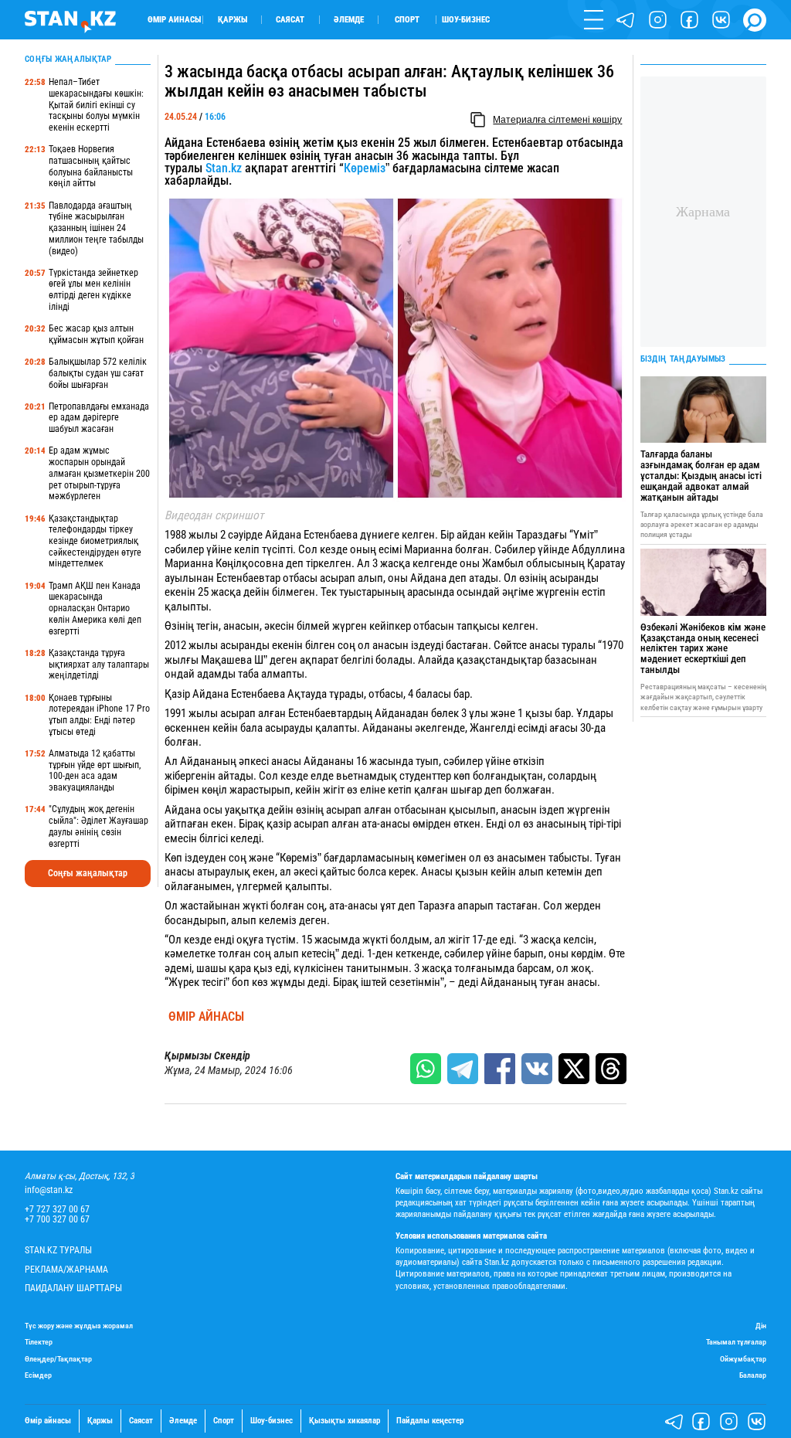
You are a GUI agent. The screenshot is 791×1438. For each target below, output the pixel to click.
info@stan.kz (49, 1190)
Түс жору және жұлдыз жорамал (79, 1325)
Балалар (752, 1375)
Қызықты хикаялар (344, 1421)
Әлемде (349, 19)
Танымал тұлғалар (736, 1342)
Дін (760, 1325)
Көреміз (364, 168)
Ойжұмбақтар (743, 1359)
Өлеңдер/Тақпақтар (58, 1359)
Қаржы (232, 19)
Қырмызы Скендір (207, 1056)
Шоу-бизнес (466, 19)
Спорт (407, 19)
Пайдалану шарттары (73, 1288)
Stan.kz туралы (58, 1251)
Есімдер (38, 1375)
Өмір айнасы (174, 19)
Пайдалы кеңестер (429, 1421)
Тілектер (39, 1342)
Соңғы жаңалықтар (87, 873)
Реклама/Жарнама (66, 1270)
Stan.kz (223, 168)
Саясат (290, 19)
